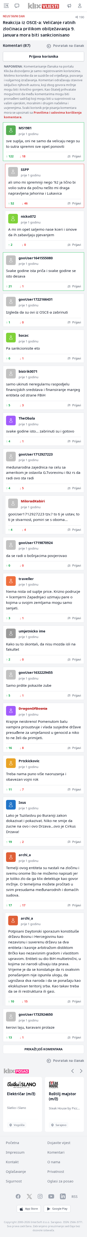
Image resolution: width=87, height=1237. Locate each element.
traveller (26, 578)
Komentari (56, 1152)
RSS (75, 1196)
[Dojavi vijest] (69, 5)
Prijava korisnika (43, 56)
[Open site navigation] (6, 5)
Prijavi (76, 156)
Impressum (15, 1152)
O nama (53, 1162)
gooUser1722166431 (36, 299)
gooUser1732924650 (36, 1014)
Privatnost (55, 1171)
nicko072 (28, 216)
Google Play (59, 1208)
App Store (31, 1208)
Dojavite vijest (58, 1142)
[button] (72, 1071)
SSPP (25, 169)
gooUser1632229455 (36, 672)
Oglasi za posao (60, 1181)
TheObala (27, 418)
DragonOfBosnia (33, 708)
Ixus (22, 802)
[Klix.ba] (43, 6)
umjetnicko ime (32, 631)
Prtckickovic (29, 761)
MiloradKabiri (33, 501)
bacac (24, 335)
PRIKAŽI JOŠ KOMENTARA (43, 1049)
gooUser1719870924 (36, 542)
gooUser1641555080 (36, 258)
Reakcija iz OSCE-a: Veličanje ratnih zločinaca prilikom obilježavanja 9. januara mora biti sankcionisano (39, 29)
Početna (12, 1142)
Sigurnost (14, 1181)
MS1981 (25, 128)
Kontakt (12, 1162)
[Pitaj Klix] (17, 5)
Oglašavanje (16, 1171)
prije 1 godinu (28, 134)
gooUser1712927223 (36, 454)
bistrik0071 (28, 371)
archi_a (25, 855)
